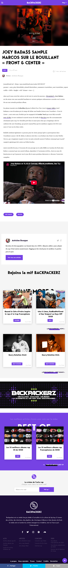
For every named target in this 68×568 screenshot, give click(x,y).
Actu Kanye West (24, 546)
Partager (12, 566)
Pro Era (43, 117)
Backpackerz (34, 2)
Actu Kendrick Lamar (24, 541)
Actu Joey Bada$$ (24, 543)
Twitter (58, 240)
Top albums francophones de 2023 (57, 541)
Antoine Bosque (14, 76)
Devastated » (50, 96)
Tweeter (35, 566)
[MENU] (2, 3)
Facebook (61, 240)
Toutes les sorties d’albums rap (8, 548)
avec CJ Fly (7, 117)
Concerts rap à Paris (40, 541)
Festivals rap (38, 546)
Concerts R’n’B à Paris (41, 543)
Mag (63, 3)
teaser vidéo (51, 108)
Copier (58, 566)
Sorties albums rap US (9, 541)
